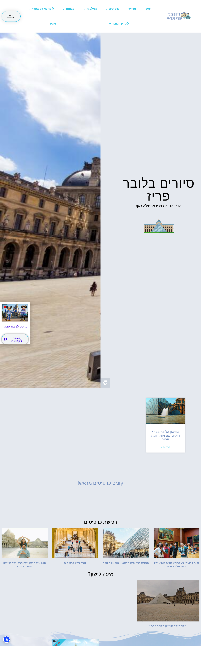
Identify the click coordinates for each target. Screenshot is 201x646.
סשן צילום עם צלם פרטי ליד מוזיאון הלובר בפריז (24, 565)
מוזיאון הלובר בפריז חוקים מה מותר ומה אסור (165, 435)
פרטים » (165, 447)
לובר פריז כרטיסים (75, 563)
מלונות (70, 8)
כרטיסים (114, 8)
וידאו (53, 23)
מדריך (132, 8)
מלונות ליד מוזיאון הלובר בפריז (168, 626)
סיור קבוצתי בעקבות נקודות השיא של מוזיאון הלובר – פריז (176, 565)
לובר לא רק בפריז (43, 8)
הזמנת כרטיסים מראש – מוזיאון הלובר (126, 563)
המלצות (92, 8)
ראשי (148, 8)
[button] (5, 307)
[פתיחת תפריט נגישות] (6, 639)
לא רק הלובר (121, 23)
